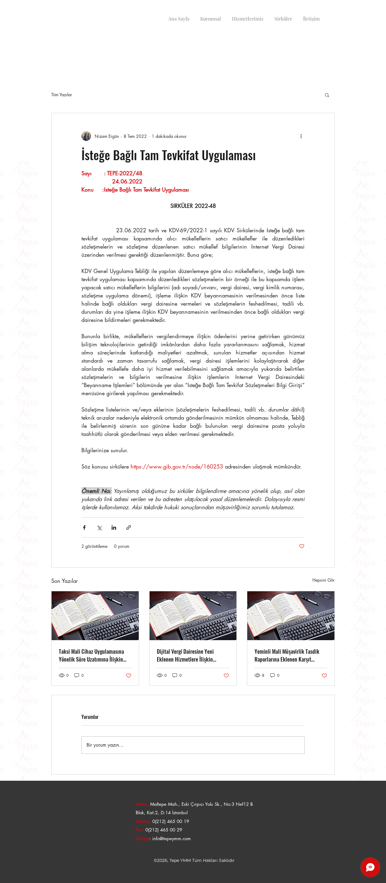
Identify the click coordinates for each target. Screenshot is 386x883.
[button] (327, 94)
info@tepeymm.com (171, 838)
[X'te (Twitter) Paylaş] (99, 527)
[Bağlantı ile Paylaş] (128, 527)
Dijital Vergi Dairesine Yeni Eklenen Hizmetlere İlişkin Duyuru (185, 655)
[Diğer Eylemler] (301, 136)
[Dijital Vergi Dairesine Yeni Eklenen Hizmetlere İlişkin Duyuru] (193, 615)
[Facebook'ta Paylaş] (84, 527)
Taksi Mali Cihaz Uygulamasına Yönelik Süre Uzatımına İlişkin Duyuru (91, 655)
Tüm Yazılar (61, 94)
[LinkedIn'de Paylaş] (114, 527)
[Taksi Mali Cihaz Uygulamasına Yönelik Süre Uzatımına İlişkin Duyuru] (95, 615)
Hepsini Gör (323, 580)
